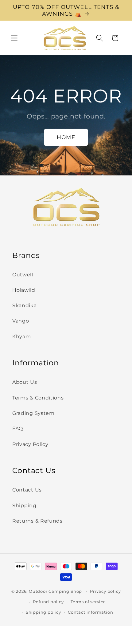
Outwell (22, 274)
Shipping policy (43, 612)
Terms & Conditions (38, 398)
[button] (14, 38)
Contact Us (27, 490)
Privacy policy (105, 591)
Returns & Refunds (37, 521)
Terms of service (88, 602)
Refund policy (48, 602)
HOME (66, 137)
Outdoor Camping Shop (55, 591)
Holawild (23, 290)
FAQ (17, 428)
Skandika (24, 305)
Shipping (24, 505)
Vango (20, 321)
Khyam (21, 336)
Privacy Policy (30, 444)
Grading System (33, 413)
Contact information (90, 612)
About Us (24, 382)
